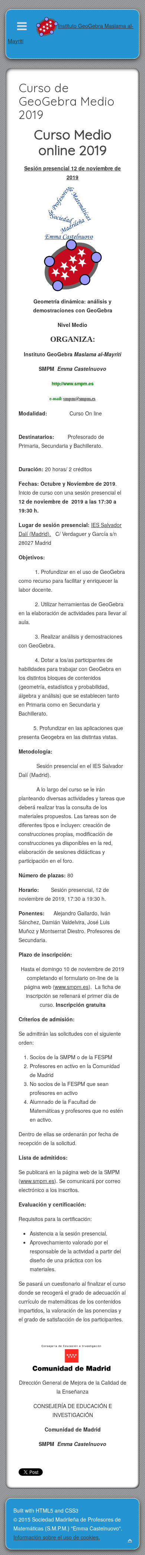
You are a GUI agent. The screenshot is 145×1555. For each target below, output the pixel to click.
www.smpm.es (71, 986)
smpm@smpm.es (79, 398)
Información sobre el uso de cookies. (56, 1537)
